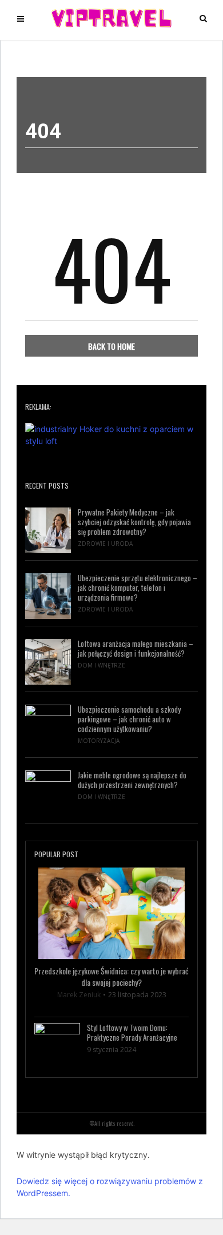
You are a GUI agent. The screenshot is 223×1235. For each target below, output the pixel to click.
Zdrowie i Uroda (105, 543)
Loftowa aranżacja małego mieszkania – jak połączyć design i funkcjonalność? (135, 648)
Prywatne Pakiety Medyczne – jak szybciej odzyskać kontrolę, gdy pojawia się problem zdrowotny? (134, 522)
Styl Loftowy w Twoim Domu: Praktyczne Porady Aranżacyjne (132, 1032)
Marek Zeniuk (79, 995)
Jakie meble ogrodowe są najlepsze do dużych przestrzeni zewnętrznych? (132, 780)
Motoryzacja (99, 741)
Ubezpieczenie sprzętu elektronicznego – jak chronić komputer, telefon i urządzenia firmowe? (137, 587)
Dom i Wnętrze (101, 665)
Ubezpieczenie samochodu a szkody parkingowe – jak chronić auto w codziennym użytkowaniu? (129, 719)
